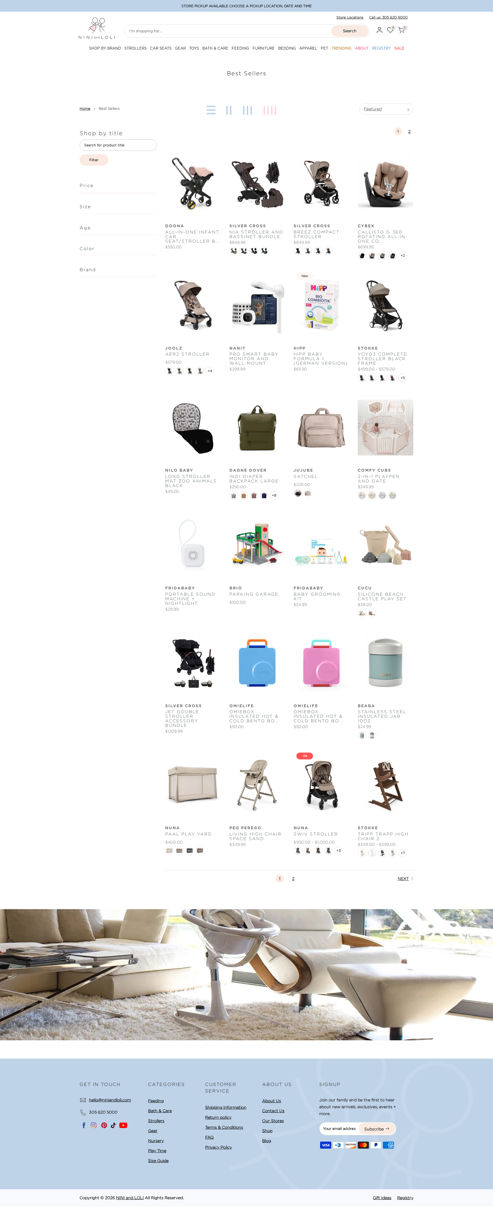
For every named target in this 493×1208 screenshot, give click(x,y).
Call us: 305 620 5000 (388, 17)
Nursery (156, 1140)
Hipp (300, 348)
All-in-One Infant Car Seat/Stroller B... (192, 237)
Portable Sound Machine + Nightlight (190, 599)
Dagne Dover (248, 471)
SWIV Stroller (316, 834)
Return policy (218, 1117)
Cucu (365, 588)
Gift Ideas (382, 1197)
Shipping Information (225, 1107)
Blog (266, 1140)
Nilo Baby (179, 471)
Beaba (366, 706)
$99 (275, 6)
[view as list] (210, 109)
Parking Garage (253, 594)
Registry (405, 1197)
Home (85, 108)
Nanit (237, 348)
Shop (267, 1130)
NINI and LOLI (130, 1197)
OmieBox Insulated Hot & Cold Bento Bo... (254, 716)
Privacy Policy (218, 1147)
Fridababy (309, 588)
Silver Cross (247, 226)
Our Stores (273, 1120)
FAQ (209, 1137)
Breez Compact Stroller (317, 234)
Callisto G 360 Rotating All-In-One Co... (383, 237)
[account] (379, 31)
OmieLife (241, 706)
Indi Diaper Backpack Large (254, 478)
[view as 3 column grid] (248, 109)
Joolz (174, 348)
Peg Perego (245, 828)
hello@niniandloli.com (110, 1100)
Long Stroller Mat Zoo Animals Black (191, 481)
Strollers (156, 1120)
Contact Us (273, 1110)
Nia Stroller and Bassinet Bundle (256, 234)
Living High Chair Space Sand (255, 836)
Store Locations (349, 17)
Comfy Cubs (374, 471)
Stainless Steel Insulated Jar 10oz (382, 716)
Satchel (306, 476)
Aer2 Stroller (187, 354)
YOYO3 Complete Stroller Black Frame (382, 359)
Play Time (157, 1150)
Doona (174, 226)
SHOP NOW (290, 6)
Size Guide (158, 1160)
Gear (152, 1130)
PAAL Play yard (188, 834)
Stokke (368, 348)
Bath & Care (160, 1110)
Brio (235, 588)
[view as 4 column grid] (271, 109)
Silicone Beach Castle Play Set (382, 596)
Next (403, 878)
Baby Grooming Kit (317, 596)
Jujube (303, 471)
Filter (94, 160)
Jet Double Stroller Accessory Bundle (182, 719)
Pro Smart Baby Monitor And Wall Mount (254, 359)
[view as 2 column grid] (230, 109)
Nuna (172, 828)
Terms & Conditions (224, 1127)
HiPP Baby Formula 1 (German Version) (321, 359)
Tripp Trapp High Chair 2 (383, 836)
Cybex (366, 226)
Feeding (156, 1100)
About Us (271, 1100)
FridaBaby (180, 588)
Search (350, 31)
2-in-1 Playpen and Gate (379, 478)
